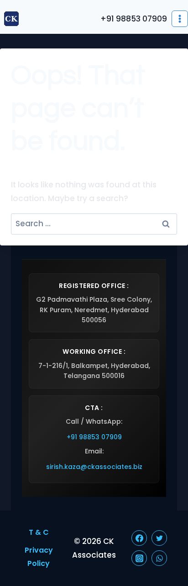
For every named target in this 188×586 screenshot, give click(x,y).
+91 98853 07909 (94, 437)
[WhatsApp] (159, 558)
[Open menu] (180, 19)
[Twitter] (159, 538)
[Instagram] (139, 558)
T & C (39, 532)
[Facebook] (139, 538)
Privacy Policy (39, 557)
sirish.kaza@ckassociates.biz (94, 466)
